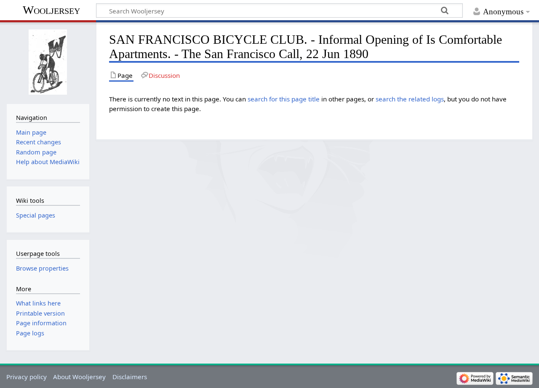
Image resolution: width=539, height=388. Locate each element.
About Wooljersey (79, 376)
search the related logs (410, 99)
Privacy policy (26, 376)
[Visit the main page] (48, 62)
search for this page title (284, 99)
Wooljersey (51, 9)
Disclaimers (129, 376)
